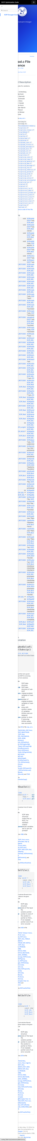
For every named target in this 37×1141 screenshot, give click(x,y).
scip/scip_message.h (26, 165)
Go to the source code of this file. (21, 209)
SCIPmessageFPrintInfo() (18, 857)
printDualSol (31, 471)
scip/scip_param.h (26, 172)
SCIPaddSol (31, 545)
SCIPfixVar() (25, 750)
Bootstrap (27, 1137)
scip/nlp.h (23, 136)
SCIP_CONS (31, 465)
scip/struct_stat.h (26, 201)
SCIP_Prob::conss (23, 839)
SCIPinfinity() (24, 963)
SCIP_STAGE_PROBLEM (18, 947)
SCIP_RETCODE (20, 264)
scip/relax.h (23, 155)
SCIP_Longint (21, 427)
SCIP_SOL (30, 266)
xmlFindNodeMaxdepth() (18, 1103)
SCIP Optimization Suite (10, 2)
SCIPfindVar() (27, 1081)
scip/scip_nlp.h (25, 167)
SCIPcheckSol (31, 601)
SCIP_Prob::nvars (20, 935)
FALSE (20, 730)
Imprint (22, 1135)
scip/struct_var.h (26, 203)
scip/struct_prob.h (26, 195)
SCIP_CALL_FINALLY (24, 939)
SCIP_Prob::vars (26, 1101)
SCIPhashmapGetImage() (18, 758)
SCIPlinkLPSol (31, 338)
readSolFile (30, 520)
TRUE (28, 774)
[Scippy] (22, 11)
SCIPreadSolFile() (25, 988)
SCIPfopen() (23, 961)
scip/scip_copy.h (25, 159)
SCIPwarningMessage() (18, 1099)
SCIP (29, 220)
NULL (23, 730)
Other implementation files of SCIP (18, 72)
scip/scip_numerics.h (27, 169)
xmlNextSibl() (25, 1107)
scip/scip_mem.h (25, 163)
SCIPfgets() (21, 959)
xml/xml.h (22, 207)
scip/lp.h (22, 134)
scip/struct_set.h (26, 199)
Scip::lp (27, 841)
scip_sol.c (22, 118)
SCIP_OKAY (21, 849)
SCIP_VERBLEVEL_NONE (18, 738)
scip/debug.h (23, 132)
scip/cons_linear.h (26, 130)
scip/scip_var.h (25, 182)
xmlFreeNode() (24, 1105)
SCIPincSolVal (31, 380)
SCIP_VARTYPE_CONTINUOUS (20, 736)
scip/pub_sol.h (24, 151)
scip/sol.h (23, 186)
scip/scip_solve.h (26, 178)
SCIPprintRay (31, 484)
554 (22, 727)
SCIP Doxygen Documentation (14, 15)
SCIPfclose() (27, 957)
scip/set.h (23, 184)
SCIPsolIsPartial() (26, 1087)
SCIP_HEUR (21, 431)
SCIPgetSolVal (32, 387)
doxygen (20, 1131)
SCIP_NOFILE (26, 943)
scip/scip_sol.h (25, 176)
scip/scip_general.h (26, 161)
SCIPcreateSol (32, 264)
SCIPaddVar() (25, 742)
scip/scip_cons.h (25, 157)
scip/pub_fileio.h (26, 144)
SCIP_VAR (30, 321)
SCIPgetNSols (31, 490)
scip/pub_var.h (24, 153)
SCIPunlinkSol (32, 364)
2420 (22, 927)
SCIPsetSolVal (32, 368)
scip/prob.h (23, 140)
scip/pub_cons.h (25, 142)
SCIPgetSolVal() (27, 752)
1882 (22, 834)
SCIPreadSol (31, 516)
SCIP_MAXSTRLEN (23, 732)
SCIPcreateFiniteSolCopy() (19, 779)
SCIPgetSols (31, 493)
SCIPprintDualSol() (25, 863)
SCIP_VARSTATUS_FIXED (18, 951)
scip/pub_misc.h (25, 149)
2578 (22, 1055)
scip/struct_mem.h (26, 190)
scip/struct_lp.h (25, 188)
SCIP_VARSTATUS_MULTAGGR (20, 953)
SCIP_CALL (21, 1065)
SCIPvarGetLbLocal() (25, 770)
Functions (32, 56)
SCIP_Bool (22, 436)
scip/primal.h (24, 138)
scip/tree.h (23, 205)
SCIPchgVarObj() (25, 744)
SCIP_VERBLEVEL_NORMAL (19, 955)
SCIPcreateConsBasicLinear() (20, 748)
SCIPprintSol (31, 446)
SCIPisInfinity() (25, 762)
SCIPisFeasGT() (24, 760)
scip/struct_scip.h (26, 197)
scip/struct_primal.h (27, 192)
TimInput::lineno (27, 933)
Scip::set (26, 981)
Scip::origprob (26, 1063)
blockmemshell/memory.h (28, 126)
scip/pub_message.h (26, 147)
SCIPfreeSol (31, 334)
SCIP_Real (30, 222)
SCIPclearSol (31, 359)
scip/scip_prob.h (25, 174)
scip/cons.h (23, 128)
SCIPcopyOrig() (26, 746)
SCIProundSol (31, 506)
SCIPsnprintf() (27, 768)
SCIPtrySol (30, 560)
